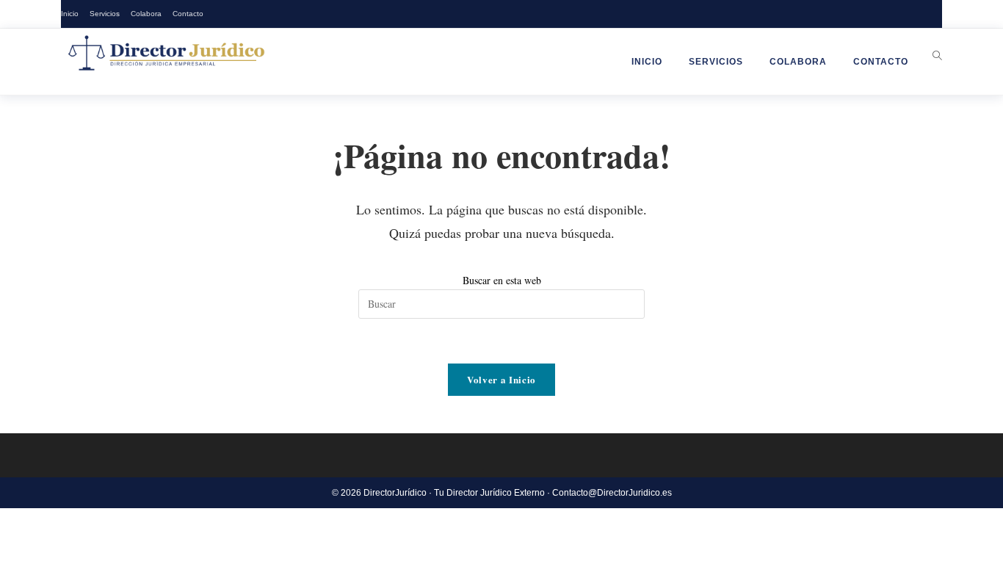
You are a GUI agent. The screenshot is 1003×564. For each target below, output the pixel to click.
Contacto (188, 14)
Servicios (105, 14)
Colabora (146, 14)
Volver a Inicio (501, 379)
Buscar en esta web (502, 280)
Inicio (70, 14)
